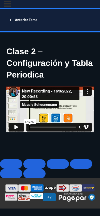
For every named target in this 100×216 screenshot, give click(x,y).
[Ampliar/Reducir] (11, 164)
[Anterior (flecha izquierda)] (11, 173)
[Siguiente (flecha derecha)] (34, 173)
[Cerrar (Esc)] (81, 164)
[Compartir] (58, 164)
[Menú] (7, 4)
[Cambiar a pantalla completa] (34, 164)
